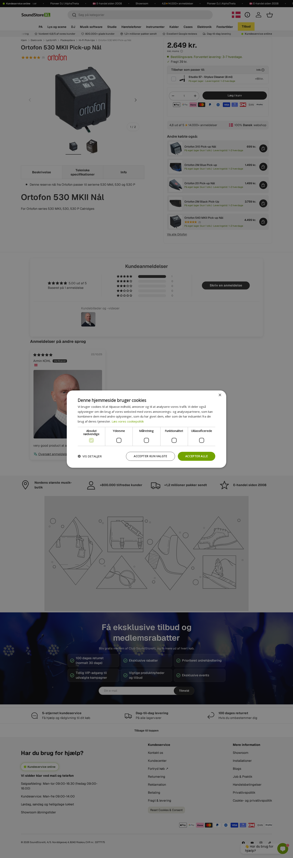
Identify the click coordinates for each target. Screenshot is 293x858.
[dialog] (146, 429)
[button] (90, 456)
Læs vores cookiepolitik (128, 421)
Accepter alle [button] (196, 456)
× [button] (219, 394)
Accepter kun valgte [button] (150, 456)
